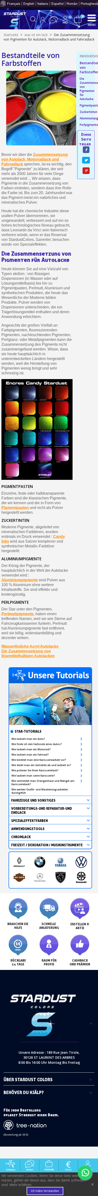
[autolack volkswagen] (81, 862)
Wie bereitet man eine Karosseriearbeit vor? (38, 760)
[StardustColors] (15, 19)
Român (72, 3)
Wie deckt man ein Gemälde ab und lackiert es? (41, 765)
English (28, 3)
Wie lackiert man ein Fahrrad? (30, 754)
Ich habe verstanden (45, 1191)
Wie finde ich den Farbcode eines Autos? (36, 744)
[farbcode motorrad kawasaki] (81, 877)
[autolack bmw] (40, 862)
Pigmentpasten (15, 508)
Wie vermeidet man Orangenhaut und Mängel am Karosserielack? (42, 782)
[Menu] (91, 17)
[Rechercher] (33, 20)
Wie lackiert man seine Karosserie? (33, 775)
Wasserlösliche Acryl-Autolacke (30, 646)
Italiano (42, 3)
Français (13, 3)
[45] (77, 19)
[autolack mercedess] (40, 877)
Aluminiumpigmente (19, 580)
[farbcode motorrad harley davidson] (19, 877)
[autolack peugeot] (60, 877)
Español (57, 3)
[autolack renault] (19, 862)
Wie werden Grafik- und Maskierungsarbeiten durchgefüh (39, 791)
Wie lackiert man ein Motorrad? (31, 749)
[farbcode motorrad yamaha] (60, 862)
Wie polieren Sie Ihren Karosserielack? (35, 770)
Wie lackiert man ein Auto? (28, 739)
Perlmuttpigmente (17, 614)
